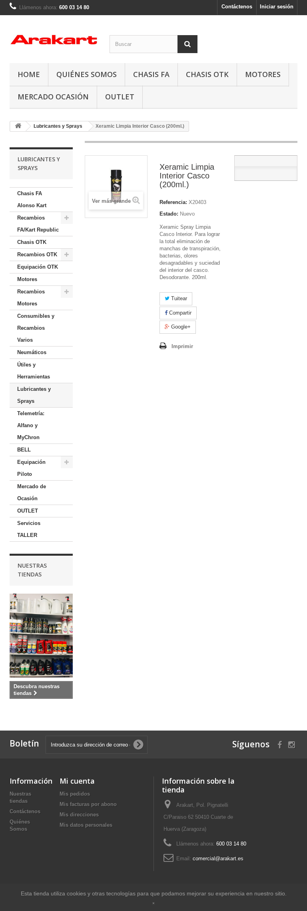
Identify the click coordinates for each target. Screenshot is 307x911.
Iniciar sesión (276, 7)
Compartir (179, 313)
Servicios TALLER (28, 529)
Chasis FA (151, 74)
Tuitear (178, 298)
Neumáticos (31, 352)
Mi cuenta (77, 781)
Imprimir (182, 346)
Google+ (180, 327)
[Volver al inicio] (18, 126)
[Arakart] (54, 39)
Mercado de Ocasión (31, 492)
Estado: (168, 214)
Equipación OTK (37, 267)
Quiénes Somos (86, 74)
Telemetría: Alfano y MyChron (30, 425)
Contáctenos (236, 7)
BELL (24, 450)
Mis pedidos (75, 794)
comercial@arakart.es (218, 858)
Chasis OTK (207, 74)
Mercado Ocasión (53, 96)
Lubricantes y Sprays (34, 395)
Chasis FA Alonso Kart (31, 199)
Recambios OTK (37, 254)
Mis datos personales (86, 825)
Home (29, 74)
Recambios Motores (31, 298)
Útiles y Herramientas (33, 371)
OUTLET (119, 96)
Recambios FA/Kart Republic (38, 224)
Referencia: (173, 202)
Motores (263, 74)
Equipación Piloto (31, 468)
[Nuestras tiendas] (41, 635)
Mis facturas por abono (88, 804)
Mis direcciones (79, 815)
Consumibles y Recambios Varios (35, 328)
